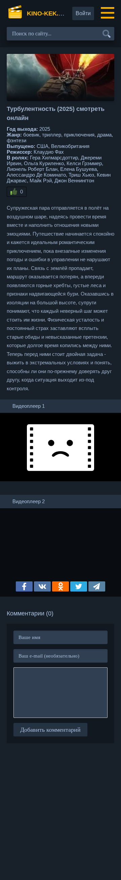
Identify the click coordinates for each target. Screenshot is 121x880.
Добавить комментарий (50, 729)
